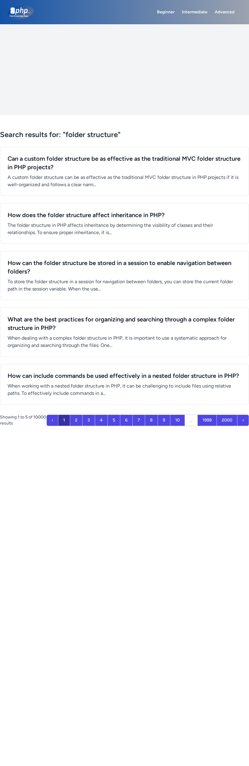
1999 (207, 420)
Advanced (224, 12)
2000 (227, 420)
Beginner (166, 12)
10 (177, 420)
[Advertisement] (124, 69)
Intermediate (194, 12)
